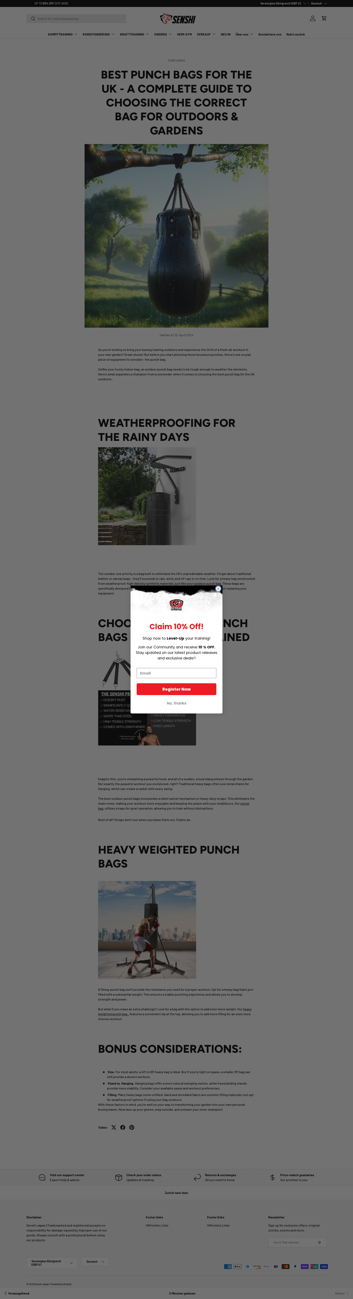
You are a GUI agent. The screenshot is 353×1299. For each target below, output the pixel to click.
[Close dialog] (218, 588)
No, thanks (176, 703)
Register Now (176, 689)
